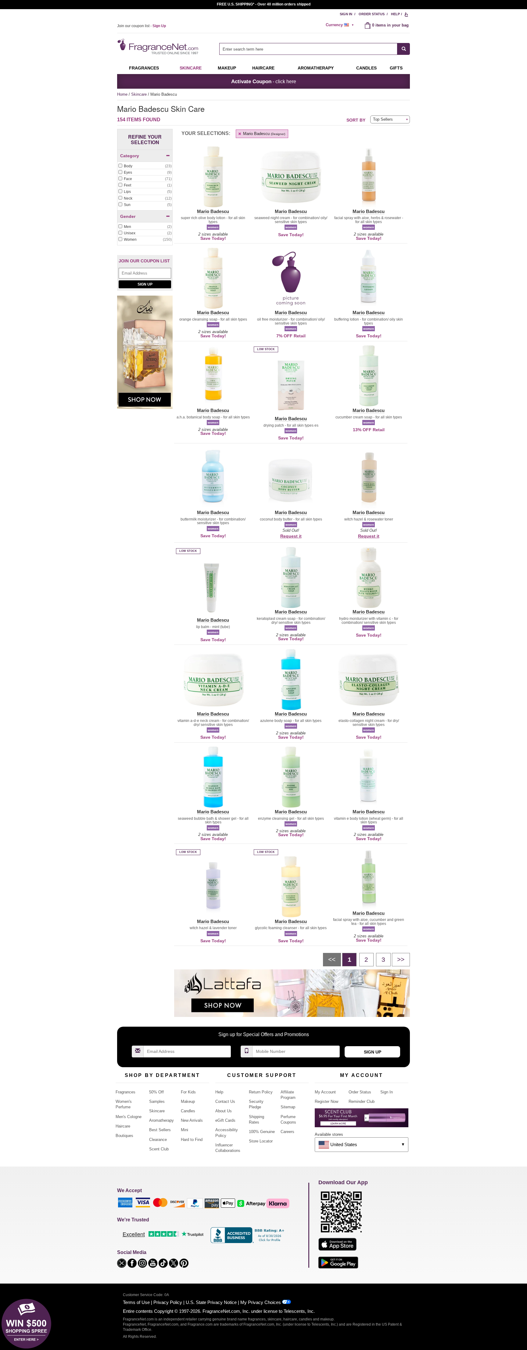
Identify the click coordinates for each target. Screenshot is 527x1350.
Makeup (227, 68)
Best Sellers (160, 1130)
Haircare (263, 68)
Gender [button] (127, 216)
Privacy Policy (167, 1302)
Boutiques (124, 1135)
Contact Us (225, 1101)
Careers (287, 1131)
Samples (157, 1101)
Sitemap (288, 1107)
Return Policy (261, 1092)
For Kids (188, 1092)
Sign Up (145, 284)
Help (395, 14)
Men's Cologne (129, 1116)
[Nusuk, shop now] (145, 355)
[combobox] (314, 49)
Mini (184, 1130)
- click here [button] (263, 81)
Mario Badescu (263, 133)
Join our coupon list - (141, 26)
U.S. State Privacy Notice (211, 1302)
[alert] (341, 25)
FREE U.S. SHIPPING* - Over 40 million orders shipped (263, 4)
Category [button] (129, 155)
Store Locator (261, 1141)
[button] (213, 180)
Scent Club (159, 1149)
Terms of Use (136, 1302)
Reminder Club (362, 1101)
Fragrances (144, 68)
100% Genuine (262, 1131)
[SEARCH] (403, 49)
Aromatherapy (161, 1120)
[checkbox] (145, 166)
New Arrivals (192, 1120)
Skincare (191, 68)
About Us (223, 1111)
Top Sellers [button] (383, 119)
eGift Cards (225, 1120)
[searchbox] (308, 49)
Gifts (396, 68)
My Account (325, 1092)
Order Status (372, 14)
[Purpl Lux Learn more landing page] (361, 1120)
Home (122, 94)
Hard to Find (192, 1139)
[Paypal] (195, 1203)
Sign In (346, 14)
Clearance (158, 1139)
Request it (291, 536)
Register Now (326, 1101)
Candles (188, 1111)
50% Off (156, 1092)
